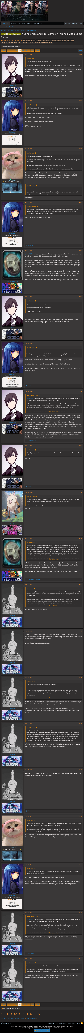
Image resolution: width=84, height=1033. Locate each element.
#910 (80, 492)
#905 (80, 250)
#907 (80, 343)
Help (78, 1023)
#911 (80, 538)
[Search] (81, 23)
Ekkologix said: (31, 496)
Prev (4, 50)
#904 (80, 202)
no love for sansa (23, 43)
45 (16, 50)
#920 (80, 959)
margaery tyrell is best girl (9, 43)
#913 (80, 631)
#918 (80, 864)
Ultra (12, 523)
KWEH (12, 616)
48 (26, 50)
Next (37, 50)
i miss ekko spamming (43, 40)
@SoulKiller (29, 254)
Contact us (51, 1023)
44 (13, 50)
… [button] (10, 50)
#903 (80, 149)
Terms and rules (60, 1023)
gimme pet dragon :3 (29, 40)
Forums (5, 23)
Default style (7, 1023)
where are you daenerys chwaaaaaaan (41, 43)
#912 (80, 585)
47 (23, 50)
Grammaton (6, 40)
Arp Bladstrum (12, 282)
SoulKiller (12, 86)
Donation (14, 23)
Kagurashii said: (31, 206)
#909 (80, 446)
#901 (80, 54)
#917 (80, 816)
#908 (80, 391)
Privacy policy (71, 1023)
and (34, 579)
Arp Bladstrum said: (32, 395)
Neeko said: (30, 589)
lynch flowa (70, 40)
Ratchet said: (30, 59)
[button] (19, 23)
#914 (80, 677)
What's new (26, 23)
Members (37, 23)
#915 (80, 723)
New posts (4, 27)
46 (20, 50)
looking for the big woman (58, 40)
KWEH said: (30, 820)
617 (32, 50)
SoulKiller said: (31, 105)
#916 (80, 770)
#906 (80, 297)
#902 (80, 101)
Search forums (13, 27)
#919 (80, 912)
